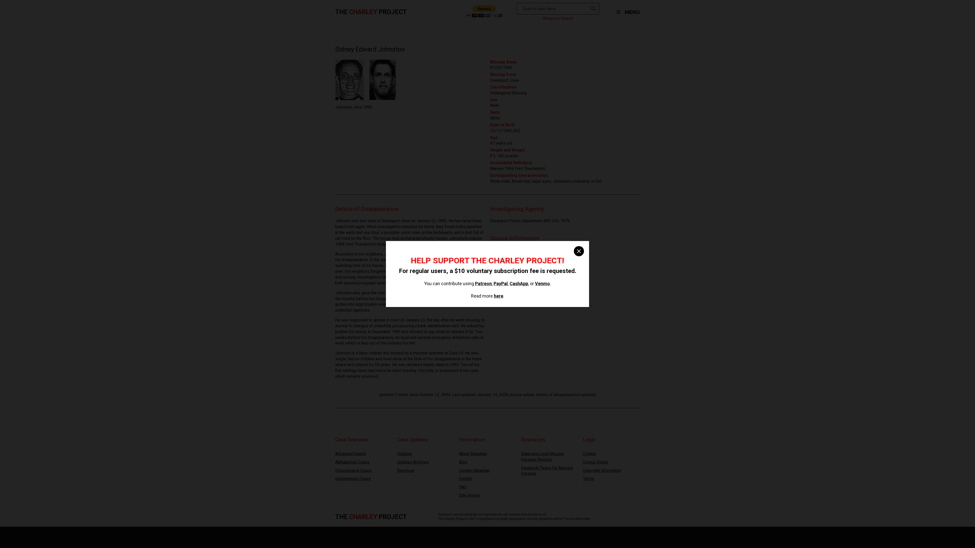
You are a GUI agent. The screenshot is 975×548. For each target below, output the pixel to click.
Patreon (483, 283)
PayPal (501, 283)
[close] (579, 251)
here (498, 296)
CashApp (519, 283)
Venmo (542, 283)
